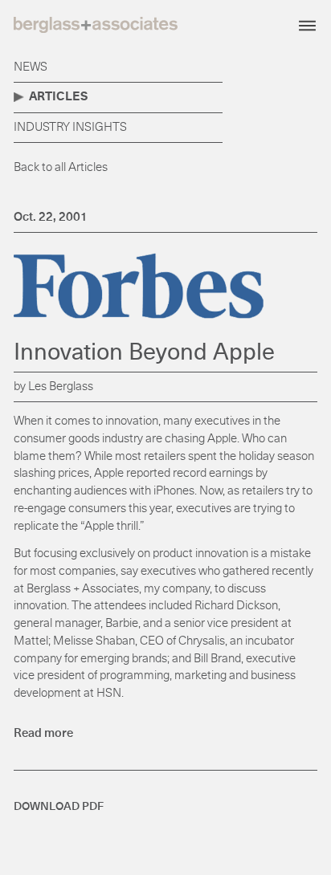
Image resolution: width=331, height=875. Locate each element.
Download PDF (59, 806)
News (30, 67)
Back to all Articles (61, 167)
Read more (43, 733)
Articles (58, 97)
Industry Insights (70, 127)
